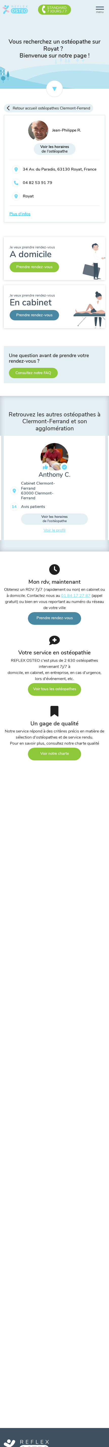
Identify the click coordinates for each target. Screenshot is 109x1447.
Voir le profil (54, 530)
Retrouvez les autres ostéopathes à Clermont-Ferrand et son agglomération (54, 421)
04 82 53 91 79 (37, 183)
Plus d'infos (19, 214)
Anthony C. (54, 475)
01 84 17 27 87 (75, 595)
